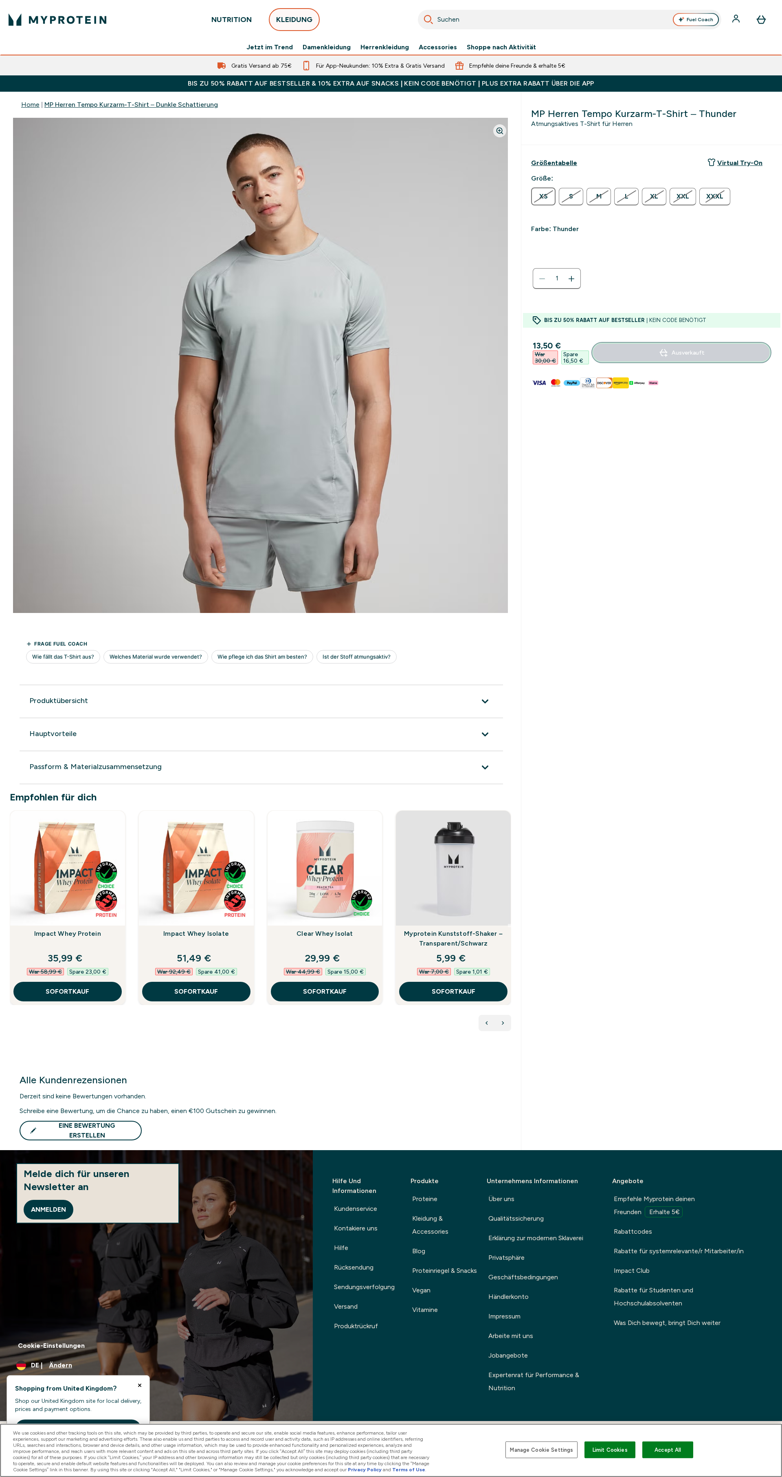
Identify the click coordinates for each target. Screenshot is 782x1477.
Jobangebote (508, 1355)
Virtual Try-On (739, 162)
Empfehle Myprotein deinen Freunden (654, 1205)
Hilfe (341, 1247)
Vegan (421, 1290)
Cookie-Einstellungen (51, 1345)
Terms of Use (408, 1470)
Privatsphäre (506, 1257)
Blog (418, 1251)
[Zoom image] (499, 130)
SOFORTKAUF (67, 991)
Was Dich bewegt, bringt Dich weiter (667, 1322)
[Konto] (737, 19)
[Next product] (503, 1023)
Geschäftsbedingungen (523, 1277)
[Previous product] (487, 1023)
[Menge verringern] (542, 279)
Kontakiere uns (356, 1228)
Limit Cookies (610, 1449)
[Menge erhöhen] (571, 279)
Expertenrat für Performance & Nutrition (533, 1381)
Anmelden (48, 1209)
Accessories (438, 47)
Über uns (501, 1198)
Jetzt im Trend (269, 47)
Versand (346, 1306)
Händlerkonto (508, 1296)
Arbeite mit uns (510, 1335)
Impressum (504, 1316)
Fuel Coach (700, 19)
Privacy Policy (365, 1470)
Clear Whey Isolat (325, 933)
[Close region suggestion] (139, 1385)
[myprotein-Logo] (57, 19)
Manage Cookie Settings (541, 1449)
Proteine (424, 1198)
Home (30, 104)
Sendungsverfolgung (364, 1286)
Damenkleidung (327, 47)
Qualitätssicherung (516, 1218)
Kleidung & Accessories (430, 1225)
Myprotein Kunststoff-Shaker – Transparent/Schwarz (453, 938)
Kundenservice (355, 1208)
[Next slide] (509, 925)
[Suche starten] (428, 19)
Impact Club (632, 1270)
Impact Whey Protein (67, 933)
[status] (556, 279)
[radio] (543, 196)
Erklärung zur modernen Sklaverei (535, 1238)
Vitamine (425, 1309)
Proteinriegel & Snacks (444, 1270)
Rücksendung (353, 1267)
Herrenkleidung (384, 47)
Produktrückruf (356, 1326)
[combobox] (569, 19)
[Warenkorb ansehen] (761, 19)
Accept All (668, 1449)
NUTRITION (231, 19)
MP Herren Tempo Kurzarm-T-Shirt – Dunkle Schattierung (131, 104)
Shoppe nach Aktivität (501, 47)
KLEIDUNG (294, 19)
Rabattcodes (633, 1231)
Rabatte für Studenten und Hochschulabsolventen (653, 1297)
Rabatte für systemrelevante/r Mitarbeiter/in (679, 1251)
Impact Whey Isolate (196, 933)
